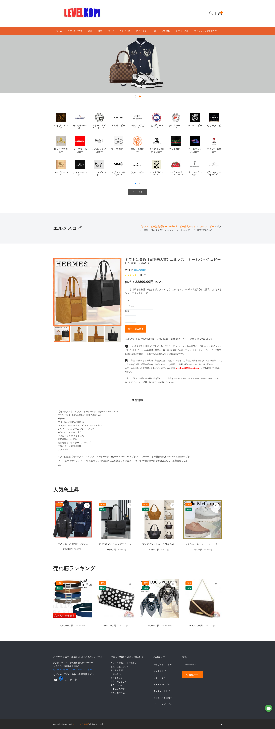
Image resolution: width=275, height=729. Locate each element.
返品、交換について (120, 666)
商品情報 (137, 400)
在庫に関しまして (119, 681)
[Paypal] (55, 680)
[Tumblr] (60, 678)
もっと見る (137, 192)
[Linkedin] (76, 679)
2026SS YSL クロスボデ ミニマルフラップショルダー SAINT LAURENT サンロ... (116, 544)
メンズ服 (166, 31)
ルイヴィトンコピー (163, 664)
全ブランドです (75, 31)
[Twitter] (66, 679)
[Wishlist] (87, 505)
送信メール (194, 674)
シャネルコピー (161, 671)
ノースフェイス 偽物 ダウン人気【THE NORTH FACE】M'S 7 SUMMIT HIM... (72, 543)
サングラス (125, 31)
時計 (90, 31)
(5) (144, 275)
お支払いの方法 (118, 689)
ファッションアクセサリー (206, 31)
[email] (268, 708)
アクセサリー (142, 31)
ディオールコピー (162, 684)
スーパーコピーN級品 (80, 724)
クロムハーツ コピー (163, 698)
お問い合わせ (117, 674)
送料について (117, 677)
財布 (100, 31)
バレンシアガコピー (163, 704)
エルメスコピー (141, 269)
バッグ (111, 31)
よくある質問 (117, 670)
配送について (117, 685)
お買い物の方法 (118, 692)
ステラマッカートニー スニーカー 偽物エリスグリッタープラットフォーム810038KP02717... (202, 544)
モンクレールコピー (163, 691)
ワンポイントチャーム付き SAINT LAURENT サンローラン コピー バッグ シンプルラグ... (159, 544)
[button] (135, 96)
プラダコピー (160, 678)
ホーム (59, 31)
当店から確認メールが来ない (124, 662)
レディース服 (182, 31)
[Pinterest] (71, 679)
